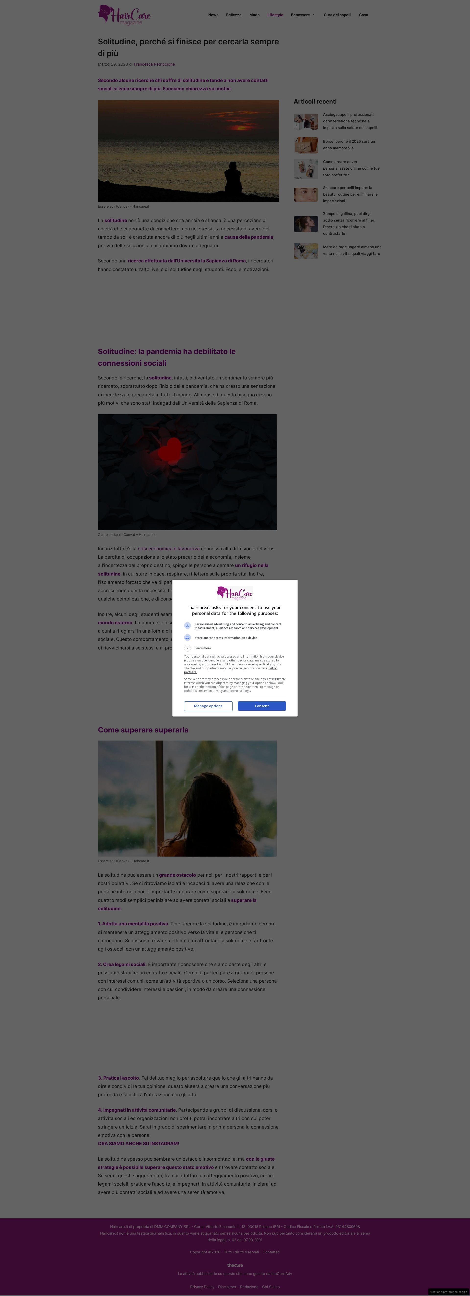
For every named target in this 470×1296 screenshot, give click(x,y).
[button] (235, 648)
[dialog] (235, 648)
